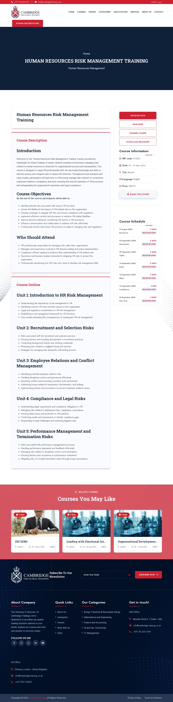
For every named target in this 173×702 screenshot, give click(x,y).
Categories (105, 12)
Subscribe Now (147, 574)
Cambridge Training (38, 698)
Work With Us (63, 628)
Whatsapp (138, 124)
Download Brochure (27, 23)
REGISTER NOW (138, 115)
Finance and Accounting (95, 622)
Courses (81, 12)
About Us (61, 612)
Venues (92, 12)
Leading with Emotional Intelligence (91, 541)
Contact (159, 12)
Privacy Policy (134, 698)
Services (134, 12)
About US (146, 12)
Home (71, 12)
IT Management (91, 633)
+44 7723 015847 (23, 682)
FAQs (59, 633)
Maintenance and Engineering (98, 617)
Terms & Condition (153, 698)
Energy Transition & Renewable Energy (102, 612)
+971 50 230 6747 (21, 2)
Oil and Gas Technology (95, 628)
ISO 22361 (21, 541)
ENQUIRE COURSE (138, 133)
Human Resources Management (86, 68)
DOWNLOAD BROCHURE (137, 142)
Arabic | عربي (156, 2)
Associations (120, 12)
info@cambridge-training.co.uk (49, 2)
